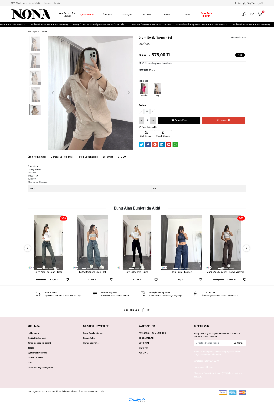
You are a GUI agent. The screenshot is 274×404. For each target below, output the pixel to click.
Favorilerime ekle (149, 127)
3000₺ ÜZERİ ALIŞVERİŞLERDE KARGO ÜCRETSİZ (87, 24)
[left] (27, 248)
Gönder (240, 343)
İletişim (57, 3)
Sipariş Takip (35, 3)
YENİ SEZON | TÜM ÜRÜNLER (152, 333)
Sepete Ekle (181, 120)
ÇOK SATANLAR (146, 338)
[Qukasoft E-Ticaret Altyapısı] (137, 400)
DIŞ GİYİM (143, 348)
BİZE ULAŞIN (201, 326)
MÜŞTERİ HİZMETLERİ (96, 326)
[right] (246, 248)
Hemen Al (225, 120)
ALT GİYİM (143, 353)
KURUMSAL (34, 326)
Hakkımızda (33, 333)
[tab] (37, 156)
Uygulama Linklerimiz (38, 353)
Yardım (47, 3)
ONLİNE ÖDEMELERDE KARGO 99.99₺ (37, 24)
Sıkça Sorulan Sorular (93, 333)
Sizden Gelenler (35, 357)
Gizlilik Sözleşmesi (37, 338)
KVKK (30, 362)
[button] (68, 15)
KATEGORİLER (147, 326)
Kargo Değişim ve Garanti (39, 343)
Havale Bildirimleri (91, 343)
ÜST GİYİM (144, 343)
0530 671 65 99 (212, 361)
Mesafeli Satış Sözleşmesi (40, 367)
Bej (154, 188)
